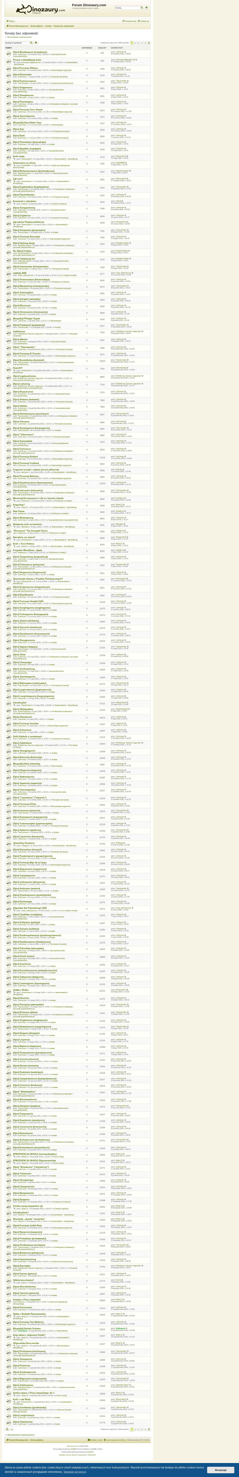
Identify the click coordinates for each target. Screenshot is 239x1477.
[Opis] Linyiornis (21, 1039)
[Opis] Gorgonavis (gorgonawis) (29, 230)
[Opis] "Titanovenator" (24, 347)
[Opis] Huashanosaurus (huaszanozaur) (33, 482)
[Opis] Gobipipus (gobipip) (26, 922)
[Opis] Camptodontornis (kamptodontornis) (34, 1078)
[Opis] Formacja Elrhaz (24, 804)
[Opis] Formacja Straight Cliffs (28, 601)
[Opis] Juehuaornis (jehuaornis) (29, 882)
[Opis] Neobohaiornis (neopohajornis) (32, 1026)
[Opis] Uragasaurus (22, 87)
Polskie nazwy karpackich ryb (28, 1206)
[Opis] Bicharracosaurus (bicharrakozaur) (33, 171)
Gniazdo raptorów (61, 1209)
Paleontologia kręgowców (62, 70)
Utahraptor (22, 1331)
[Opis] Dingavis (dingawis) (26, 1033)
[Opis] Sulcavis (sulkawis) (26, 929)
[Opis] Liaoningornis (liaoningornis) (31, 983)
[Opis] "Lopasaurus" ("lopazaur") (29, 797)
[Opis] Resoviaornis (23, 1133)
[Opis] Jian (18, 129)
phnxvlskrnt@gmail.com (30, 62)
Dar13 (23, 1283)
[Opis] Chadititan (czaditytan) (27, 914)
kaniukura (25, 501)
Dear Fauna (18, 511)
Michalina (25, 527)
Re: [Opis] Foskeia (22, 251)
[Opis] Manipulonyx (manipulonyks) (31, 286)
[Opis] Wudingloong (23, 518)
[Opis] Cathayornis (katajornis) (28, 977)
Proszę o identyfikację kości (27, 60)
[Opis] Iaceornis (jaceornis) (26, 810)
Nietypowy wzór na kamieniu (27, 524)
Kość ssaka (18, 156)
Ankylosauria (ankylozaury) (62, 83)
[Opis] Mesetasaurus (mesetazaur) (30, 52)
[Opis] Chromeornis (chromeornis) (30, 312)
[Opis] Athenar (20, 339)
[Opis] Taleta (19, 654)
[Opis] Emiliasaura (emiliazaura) (29, 1351)
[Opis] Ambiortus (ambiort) (26, 888)
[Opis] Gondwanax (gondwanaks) (29, 1407)
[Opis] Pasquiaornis (23, 1114)
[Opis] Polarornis (21, 1365)
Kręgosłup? (19, 505)
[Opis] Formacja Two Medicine (28, 1322)
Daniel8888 (25, 165)
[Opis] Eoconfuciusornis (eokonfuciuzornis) (35, 970)
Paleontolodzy (57, 125)
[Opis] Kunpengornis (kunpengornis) (31, 428)
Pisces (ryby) (58, 1157)
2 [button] (135, 43)
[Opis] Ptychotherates (24, 195)
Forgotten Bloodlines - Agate (27, 550)
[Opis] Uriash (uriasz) (23, 956)
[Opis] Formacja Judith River (27, 1225)
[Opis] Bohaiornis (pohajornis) (28, 1253)
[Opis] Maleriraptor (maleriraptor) (29, 683)
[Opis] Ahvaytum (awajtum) (26, 1106)
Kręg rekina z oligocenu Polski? (29, 1335)
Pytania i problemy (59, 204)
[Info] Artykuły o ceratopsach (27, 736)
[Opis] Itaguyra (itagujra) (25, 647)
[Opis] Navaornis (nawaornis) (27, 1232)
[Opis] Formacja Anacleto (26, 723)
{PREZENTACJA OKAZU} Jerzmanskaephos (35, 1154)
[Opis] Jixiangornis (22, 1359)
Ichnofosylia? (20, 702)
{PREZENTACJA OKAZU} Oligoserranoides (34, 1160)
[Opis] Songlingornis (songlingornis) (31, 608)
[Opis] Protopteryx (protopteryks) (29, 1238)
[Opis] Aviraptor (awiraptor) (26, 299)
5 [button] (145, 43)
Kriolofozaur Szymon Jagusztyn (30, 334)
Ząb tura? (18, 179)
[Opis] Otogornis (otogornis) (27, 770)
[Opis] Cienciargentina (24, 790)
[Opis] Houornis (21, 998)
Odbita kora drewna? (23, 1280)
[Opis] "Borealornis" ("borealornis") (31, 1167)
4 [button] (142, 43)
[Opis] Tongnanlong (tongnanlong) (30, 557)
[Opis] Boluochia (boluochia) (27, 757)
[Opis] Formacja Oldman (25, 68)
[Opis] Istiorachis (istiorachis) (28, 490)
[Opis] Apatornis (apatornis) (27, 830)
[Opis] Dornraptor (22, 1266)
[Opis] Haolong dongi (24, 243)
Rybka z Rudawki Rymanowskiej (29, 1314)
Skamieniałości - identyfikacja (66, 159)
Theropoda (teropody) (59, 77)
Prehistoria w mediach (63, 501)
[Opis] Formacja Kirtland (25, 456)
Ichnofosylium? (21, 1212)
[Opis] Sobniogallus (23, 292)
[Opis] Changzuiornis (23, 1186)
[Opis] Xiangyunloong (24, 208)
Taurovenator (23, 83)
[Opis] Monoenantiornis (25, 1099)
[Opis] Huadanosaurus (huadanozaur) (32, 942)
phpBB (73, 1449)
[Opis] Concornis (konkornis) (27, 1085)
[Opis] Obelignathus (23, 709)
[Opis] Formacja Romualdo (26, 236)
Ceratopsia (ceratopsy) (59, 218)
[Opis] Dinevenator (22, 74)
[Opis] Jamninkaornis (24, 116)
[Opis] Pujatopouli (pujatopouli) (29, 325)
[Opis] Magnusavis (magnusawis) (29, 1378)
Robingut (24, 846)
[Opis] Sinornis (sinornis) (26, 1059)
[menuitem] (143, 21)
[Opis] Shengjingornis (24, 751)
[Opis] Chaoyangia (22, 662)
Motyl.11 (24, 507)
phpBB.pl (89, 1452)
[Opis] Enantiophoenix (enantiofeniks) (32, 895)
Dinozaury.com (72, 1446)
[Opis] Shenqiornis (22, 717)
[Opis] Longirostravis (23, 1415)
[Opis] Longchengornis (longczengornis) (33, 696)
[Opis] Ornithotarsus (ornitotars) (29, 1245)
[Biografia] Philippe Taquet (26, 318)
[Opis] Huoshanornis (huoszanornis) (31, 634)
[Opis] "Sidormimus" (23, 434)
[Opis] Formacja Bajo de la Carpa (29, 862)
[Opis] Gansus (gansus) (25, 1273)
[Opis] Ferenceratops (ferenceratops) (31, 279)
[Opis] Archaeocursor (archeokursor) (31, 1140)
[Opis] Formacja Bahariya (26, 476)
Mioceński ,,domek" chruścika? (29, 1219)
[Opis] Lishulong (21, 384)
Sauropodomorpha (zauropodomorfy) (27, 388)
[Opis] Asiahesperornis (24, 1372)
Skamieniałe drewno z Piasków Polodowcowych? (38, 579)
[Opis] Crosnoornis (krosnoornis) (29, 1127)
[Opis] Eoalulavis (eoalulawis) (28, 1072)
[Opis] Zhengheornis (23, 95)
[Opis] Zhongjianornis (24, 640)
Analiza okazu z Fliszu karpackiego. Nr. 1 (33, 1393)
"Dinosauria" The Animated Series (30, 531)
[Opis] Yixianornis (22, 1173)
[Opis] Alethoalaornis (23, 777)
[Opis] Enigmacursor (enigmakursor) (31, 587)
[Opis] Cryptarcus (22, 215)
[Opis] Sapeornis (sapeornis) (27, 783)
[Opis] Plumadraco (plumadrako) (29, 142)
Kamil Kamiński (24, 253)
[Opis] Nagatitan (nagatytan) (27, 148)
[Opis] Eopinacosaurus (24, 81)
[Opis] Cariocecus (22, 449)
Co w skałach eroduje (67, 275)
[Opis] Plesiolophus (23, 102)
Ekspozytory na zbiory (24, 163)
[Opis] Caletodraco (22, 743)
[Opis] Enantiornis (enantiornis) (29, 1120)
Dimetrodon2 (26, 159)
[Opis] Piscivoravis (22, 1307)
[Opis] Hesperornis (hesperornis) (29, 572)
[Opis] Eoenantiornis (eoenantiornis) (31, 1147)
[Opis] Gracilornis (22, 964)
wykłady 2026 (19, 273)
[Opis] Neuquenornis (23, 1193)
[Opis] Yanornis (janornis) (26, 1293)
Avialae (52, 97)
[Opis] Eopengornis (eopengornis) (30, 817)
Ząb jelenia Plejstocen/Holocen (28, 222)
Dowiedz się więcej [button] (75, 1472)
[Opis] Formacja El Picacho (27, 353)
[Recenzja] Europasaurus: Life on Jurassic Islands (38, 498)
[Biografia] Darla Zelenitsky (26, 764)
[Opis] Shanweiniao (23, 1422)
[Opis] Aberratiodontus (24, 1286)
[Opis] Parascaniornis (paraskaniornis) (32, 1052)
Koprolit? (17, 368)
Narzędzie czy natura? (24, 537)
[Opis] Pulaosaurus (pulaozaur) (28, 564)
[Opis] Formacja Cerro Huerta (27, 109)
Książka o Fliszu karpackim (27, 1299)
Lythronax (22, 54)
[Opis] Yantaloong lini (24, 259)
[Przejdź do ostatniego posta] (125, 52)
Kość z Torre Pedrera (23, 544)
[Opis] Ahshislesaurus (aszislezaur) (31, 414)
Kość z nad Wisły (21, 1399)
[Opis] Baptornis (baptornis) (27, 1046)
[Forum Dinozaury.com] (38, 8)
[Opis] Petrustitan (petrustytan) (28, 948)
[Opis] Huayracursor (23, 391)
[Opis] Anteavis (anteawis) (26, 399)
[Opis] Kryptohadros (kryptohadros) (31, 187)
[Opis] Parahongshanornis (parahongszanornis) (37, 935)
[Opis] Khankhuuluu (23, 595)
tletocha (24, 472)
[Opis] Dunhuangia (22, 901)
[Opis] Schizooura (22, 730)
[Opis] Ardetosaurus (23, 1385)
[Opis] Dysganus (21, 1199)
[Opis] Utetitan (20, 406)
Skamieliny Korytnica (23, 843)
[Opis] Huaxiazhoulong (24, 1259)
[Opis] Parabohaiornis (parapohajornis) (32, 856)
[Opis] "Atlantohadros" (24, 1091)
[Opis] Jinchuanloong (24, 669)
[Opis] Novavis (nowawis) (25, 1065)
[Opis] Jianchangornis (24, 676)
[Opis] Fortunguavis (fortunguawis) (30, 614)
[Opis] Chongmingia (23, 1180)
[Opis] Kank (19, 135)
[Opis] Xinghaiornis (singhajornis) (30, 1020)
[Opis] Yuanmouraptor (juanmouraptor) (32, 823)
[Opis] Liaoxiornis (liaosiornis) (28, 836)
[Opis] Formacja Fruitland (26, 463)
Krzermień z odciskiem (24, 201)
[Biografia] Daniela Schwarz (27, 1328)
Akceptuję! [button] (221, 1470)
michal (24, 204)
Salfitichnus (19, 331)
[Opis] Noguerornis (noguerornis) (29, 869)
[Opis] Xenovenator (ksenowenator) (30, 266)
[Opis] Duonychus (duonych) (27, 849)
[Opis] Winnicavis (22, 305)
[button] (149, 43)
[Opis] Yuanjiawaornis (24, 875)
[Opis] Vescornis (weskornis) (27, 627)
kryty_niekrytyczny (25, 275)
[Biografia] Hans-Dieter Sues (27, 122)
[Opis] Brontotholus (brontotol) (28, 360)
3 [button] (138, 43)
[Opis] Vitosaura (21, 421)
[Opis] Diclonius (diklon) (25, 1012)
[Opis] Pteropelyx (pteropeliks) (28, 1004)
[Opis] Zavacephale (22, 441)
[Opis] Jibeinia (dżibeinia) (26, 621)
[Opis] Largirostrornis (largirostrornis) (32, 689)
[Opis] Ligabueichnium (24, 376)
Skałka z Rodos (21, 990)
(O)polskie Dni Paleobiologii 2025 (30, 908)
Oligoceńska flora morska (26, 1343)
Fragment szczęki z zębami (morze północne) (36, 469)
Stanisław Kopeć (24, 173)
